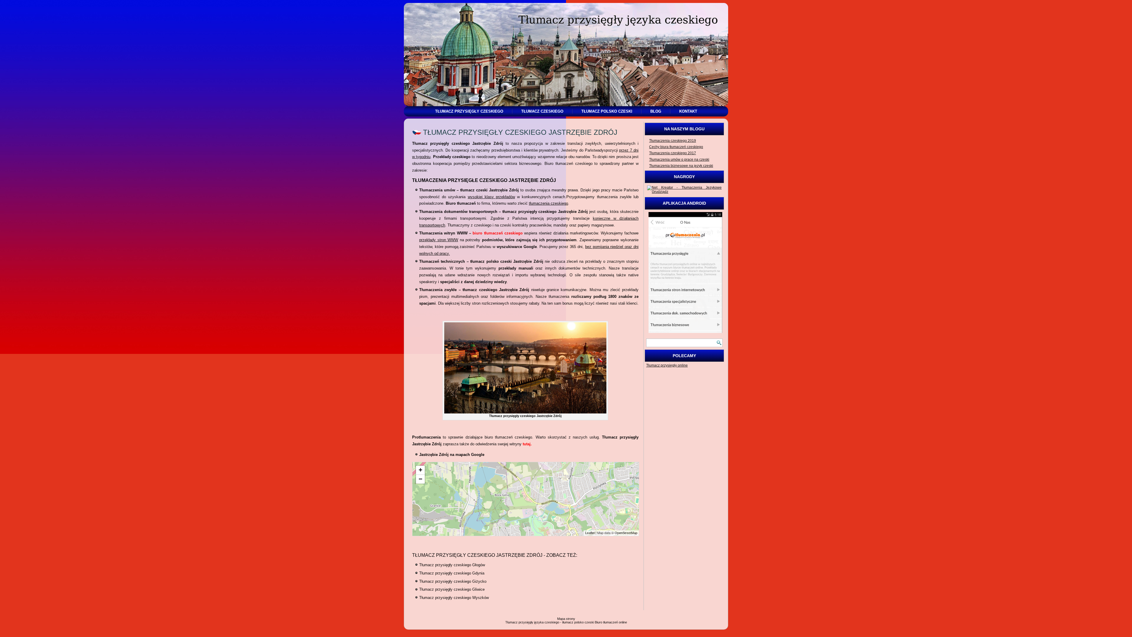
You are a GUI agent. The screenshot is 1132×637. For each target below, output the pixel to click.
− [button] (420, 479)
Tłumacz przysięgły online (667, 365)
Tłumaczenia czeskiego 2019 (672, 141)
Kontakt (688, 111)
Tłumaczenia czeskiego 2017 (672, 153)
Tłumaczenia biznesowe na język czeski (681, 166)
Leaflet (590, 533)
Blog (655, 111)
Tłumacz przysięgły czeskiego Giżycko (452, 581)
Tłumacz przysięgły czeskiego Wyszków (454, 597)
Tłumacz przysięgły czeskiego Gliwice (452, 589)
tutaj (527, 444)
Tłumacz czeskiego (542, 111)
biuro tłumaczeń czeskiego (498, 233)
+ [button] (420, 470)
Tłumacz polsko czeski (606, 111)
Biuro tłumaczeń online (611, 622)
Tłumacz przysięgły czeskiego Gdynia (451, 573)
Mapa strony (566, 618)
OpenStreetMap (626, 533)
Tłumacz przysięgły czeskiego (469, 111)
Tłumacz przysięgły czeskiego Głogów (452, 565)
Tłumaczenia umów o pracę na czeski (679, 159)
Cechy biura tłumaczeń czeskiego (676, 147)
